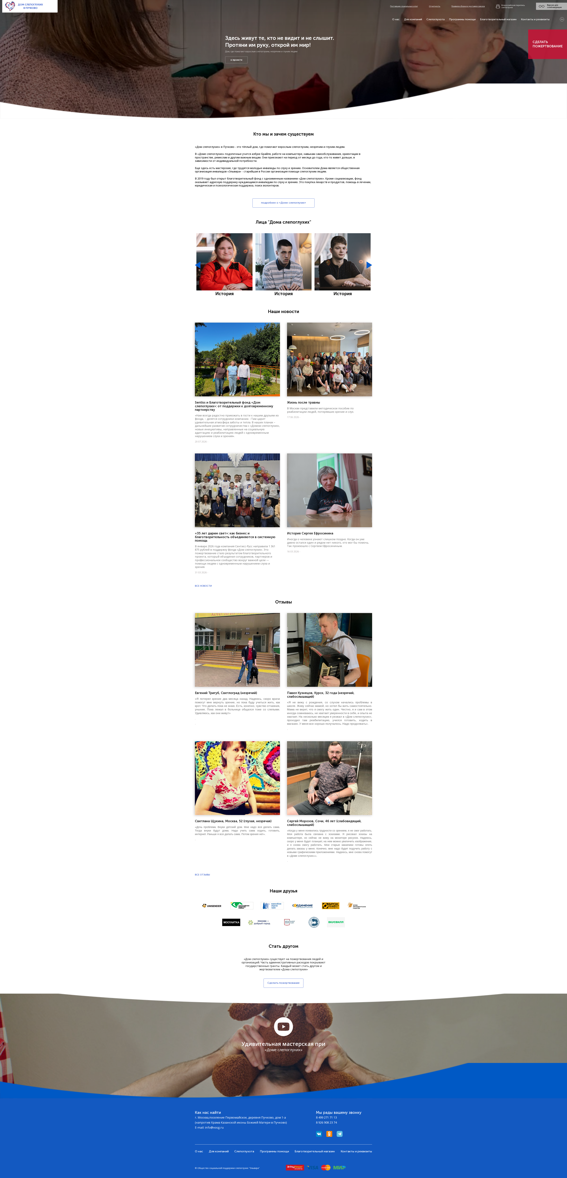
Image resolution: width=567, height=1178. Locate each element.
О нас (396, 19)
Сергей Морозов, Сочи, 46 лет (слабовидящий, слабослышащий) (324, 823)
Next (369, 265)
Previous (198, 265)
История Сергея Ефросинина (310, 533)
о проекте (236, 59)
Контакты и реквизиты (535, 19)
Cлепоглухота (435, 19)
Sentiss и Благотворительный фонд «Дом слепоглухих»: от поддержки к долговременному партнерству (234, 406)
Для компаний (413, 19)
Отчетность (434, 6)
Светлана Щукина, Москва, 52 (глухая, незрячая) (233, 821)
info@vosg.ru (214, 1127)
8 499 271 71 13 (326, 1117)
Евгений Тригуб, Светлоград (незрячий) (226, 693)
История (224, 293)
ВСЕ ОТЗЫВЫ (202, 874)
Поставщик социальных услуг (404, 6)
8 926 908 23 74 (326, 1122)
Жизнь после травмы (303, 402)
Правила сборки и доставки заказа (468, 6)
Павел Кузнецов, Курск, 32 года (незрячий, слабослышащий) (320, 694)
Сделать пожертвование (548, 44)
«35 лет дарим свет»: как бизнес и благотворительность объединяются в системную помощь (235, 536)
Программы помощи (462, 19)
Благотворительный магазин (498, 19)
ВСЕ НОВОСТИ (203, 585)
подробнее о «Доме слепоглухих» (283, 202)
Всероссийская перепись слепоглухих (513, 6)
